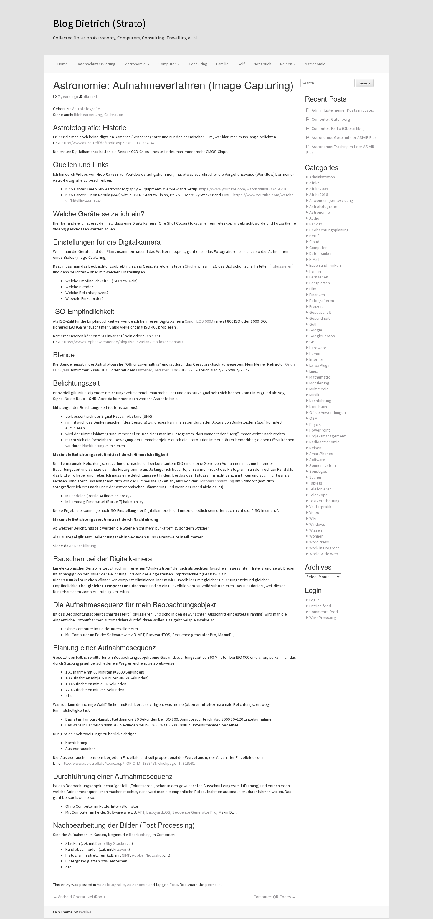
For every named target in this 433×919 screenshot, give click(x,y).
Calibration (113, 114)
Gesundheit (319, 318)
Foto (174, 884)
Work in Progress (324, 547)
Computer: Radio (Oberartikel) (338, 128)
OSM (313, 418)
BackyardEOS (158, 812)
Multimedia (318, 389)
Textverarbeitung (324, 500)
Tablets (315, 483)
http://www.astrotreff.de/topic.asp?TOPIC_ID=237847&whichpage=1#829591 (128, 763)
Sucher (315, 477)
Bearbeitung (140, 834)
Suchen (192, 266)
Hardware (317, 347)
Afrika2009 (318, 188)
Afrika (314, 182)
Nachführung (93, 445)
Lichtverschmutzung (216, 481)
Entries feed (320, 605)
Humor (315, 353)
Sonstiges (318, 471)
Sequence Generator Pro (194, 812)
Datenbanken (321, 253)
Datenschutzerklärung (96, 64)
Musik (314, 394)
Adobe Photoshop (148, 855)
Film (312, 288)
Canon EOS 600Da (200, 321)
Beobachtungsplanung (329, 230)
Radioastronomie (324, 441)
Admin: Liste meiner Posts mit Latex (343, 110)
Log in (314, 600)
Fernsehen (318, 277)
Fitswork (121, 849)
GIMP (126, 855)
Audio (314, 218)
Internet (316, 359)
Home (62, 64)
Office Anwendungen (327, 412)
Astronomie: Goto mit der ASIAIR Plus (344, 137)
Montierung (319, 383)
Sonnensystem (322, 465)
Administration (322, 177)
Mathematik (319, 377)
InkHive (85, 912)
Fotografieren (321, 300)
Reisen (286, 64)
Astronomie (135, 64)
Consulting (198, 64)
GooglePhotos (322, 336)
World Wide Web (323, 553)
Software (317, 459)
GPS (313, 341)
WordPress (319, 542)
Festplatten (319, 283)
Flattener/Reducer (152, 370)
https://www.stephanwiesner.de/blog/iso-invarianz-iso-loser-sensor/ (122, 341)
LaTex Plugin (319, 365)
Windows (317, 524)
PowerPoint (319, 430)
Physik (315, 424)
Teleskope (318, 494)
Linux (313, 371)
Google (315, 330)
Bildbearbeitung (88, 114)
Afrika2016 (318, 194)
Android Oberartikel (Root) (79, 896)
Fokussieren (281, 266)
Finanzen (317, 294)
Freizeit (316, 306)
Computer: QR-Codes (275, 896)
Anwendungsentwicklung (331, 200)
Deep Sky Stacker (111, 843)
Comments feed (323, 611)
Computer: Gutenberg (331, 119)
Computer (167, 64)
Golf (241, 64)
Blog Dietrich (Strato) (99, 23)
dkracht (90, 96)
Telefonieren (320, 489)
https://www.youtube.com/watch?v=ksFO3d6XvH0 (243, 189)
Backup (315, 224)
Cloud (314, 241)
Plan (110, 251)
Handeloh (77, 495)
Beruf (314, 235)
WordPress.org (322, 617)
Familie (222, 64)
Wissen (315, 530)
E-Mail (314, 259)
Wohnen (316, 536)
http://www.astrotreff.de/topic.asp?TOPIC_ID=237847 (108, 142)
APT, (142, 812)
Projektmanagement (327, 436)
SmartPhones (321, 453)
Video (314, 512)
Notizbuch (262, 64)
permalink (214, 884)
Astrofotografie (86, 108)
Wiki (312, 518)
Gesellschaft (320, 312)
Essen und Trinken (325, 265)
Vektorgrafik (320, 506)
